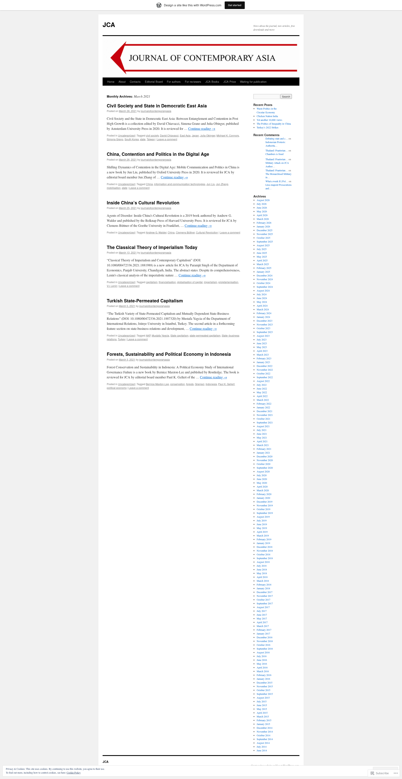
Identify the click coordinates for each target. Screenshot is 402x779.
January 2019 (263, 543)
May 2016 (262, 663)
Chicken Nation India (267, 116)
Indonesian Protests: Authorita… (275, 143)
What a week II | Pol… (276, 181)
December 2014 (264, 727)
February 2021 (264, 448)
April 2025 (262, 260)
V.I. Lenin (112, 286)
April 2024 (262, 305)
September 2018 (265, 558)
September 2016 (265, 648)
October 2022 (263, 373)
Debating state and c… (276, 138)
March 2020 (263, 490)
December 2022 (264, 366)
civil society (152, 135)
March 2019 (263, 535)
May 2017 (262, 618)
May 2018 (262, 573)
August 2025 (263, 245)
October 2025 (263, 237)
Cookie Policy (74, 772)
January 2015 (263, 724)
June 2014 (262, 750)
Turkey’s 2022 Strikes (267, 127)
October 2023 (263, 328)
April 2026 (262, 215)
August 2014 (263, 742)
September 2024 (265, 286)
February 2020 (264, 494)
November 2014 (265, 731)
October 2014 (263, 735)
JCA (109, 24)
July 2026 (262, 203)
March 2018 (263, 580)
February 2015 (264, 720)
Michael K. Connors (227, 135)
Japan (195, 135)
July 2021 (262, 430)
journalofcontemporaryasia (156, 111)
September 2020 (265, 467)
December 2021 (264, 411)
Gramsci (199, 384)
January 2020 (263, 497)
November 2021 (265, 415)
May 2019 (262, 528)
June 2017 (262, 614)
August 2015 (263, 697)
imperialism (210, 282)
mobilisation (114, 188)
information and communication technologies (179, 184)
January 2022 (263, 407)
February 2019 (264, 539)
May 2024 (262, 301)
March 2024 (263, 309)
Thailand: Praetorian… (276, 150)
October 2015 (263, 690)
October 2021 (263, 418)
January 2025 (263, 271)
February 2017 (264, 629)
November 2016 (265, 641)
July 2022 (262, 384)
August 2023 (263, 335)
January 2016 (263, 678)
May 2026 (262, 211)
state (143, 139)
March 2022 (263, 399)
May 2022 (262, 392)
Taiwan (151, 139)
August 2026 (263, 200)
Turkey (121, 339)
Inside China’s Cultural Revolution (143, 202)
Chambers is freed (274, 154)
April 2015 (262, 712)
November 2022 (265, 369)
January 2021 (263, 452)
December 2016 (264, 637)
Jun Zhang (222, 184)
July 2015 (262, 701)
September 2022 (265, 377)
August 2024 (263, 290)
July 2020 (262, 475)
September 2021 (265, 422)
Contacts (135, 82)
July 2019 (262, 520)
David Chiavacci (169, 135)
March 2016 (263, 671)
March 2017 (263, 626)
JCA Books (212, 82)
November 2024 (265, 279)
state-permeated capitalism (205, 335)
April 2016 (262, 667)
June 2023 (262, 343)
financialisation (167, 282)
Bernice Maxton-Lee (157, 384)
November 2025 (265, 234)
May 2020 (262, 482)
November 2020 (265, 460)
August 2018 (263, 562)
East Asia (185, 135)
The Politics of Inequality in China (274, 123)
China (149, 184)
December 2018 (264, 546)
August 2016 (263, 652)
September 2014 (265, 739)
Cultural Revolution (207, 232)
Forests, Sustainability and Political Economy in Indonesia (169, 354)
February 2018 (264, 584)
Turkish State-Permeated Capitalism (145, 300)
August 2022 (263, 381)
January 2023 (263, 362)
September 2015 (265, 693)
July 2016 (262, 656)
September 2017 (265, 603)
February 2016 (264, 675)
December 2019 (264, 501)
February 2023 (264, 358)
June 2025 (262, 252)
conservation (177, 384)
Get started (234, 5)
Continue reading (201, 128)
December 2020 (264, 456)
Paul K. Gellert (226, 384)
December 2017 (264, 592)
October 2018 (263, 554)
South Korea (132, 139)
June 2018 (262, 569)
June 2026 (262, 207)
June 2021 (262, 433)
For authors (174, 82)
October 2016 (263, 644)
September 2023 (265, 332)
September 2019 (265, 513)
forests (190, 384)
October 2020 (263, 464)
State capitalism (179, 335)
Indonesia (211, 384)
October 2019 (263, 509)
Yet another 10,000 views (269, 119)
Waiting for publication (253, 82)
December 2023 (264, 320)
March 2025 (263, 264)
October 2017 (263, 599)
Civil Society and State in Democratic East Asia (157, 105)
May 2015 (262, 709)
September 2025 (265, 241)
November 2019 (265, 505)
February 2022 (264, 403)
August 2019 (263, 516)
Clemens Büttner (185, 232)
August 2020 (263, 471)
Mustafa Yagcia (160, 335)
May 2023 (262, 347)
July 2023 (262, 339)
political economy (117, 388)
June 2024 (262, 298)
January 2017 (263, 633)
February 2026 (264, 222)
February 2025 (264, 268)
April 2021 (262, 441)
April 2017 (262, 622)
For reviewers (193, 82)
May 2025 (262, 256)
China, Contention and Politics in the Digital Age (158, 154)
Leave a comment (167, 139)
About (122, 82)
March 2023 (263, 354)
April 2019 (262, 531)
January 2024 (263, 317)
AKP (148, 335)
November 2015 (265, 686)
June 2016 (262, 660)
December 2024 (264, 275)
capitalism (151, 282)
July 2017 (262, 611)
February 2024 (264, 313)
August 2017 (263, 607)
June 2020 (262, 479)
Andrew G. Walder (156, 232)
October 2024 (263, 283)
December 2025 (264, 230)
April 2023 (262, 350)
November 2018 (265, 550)
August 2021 (263, 426)
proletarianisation (228, 282)
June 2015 (262, 705)
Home (110, 82)
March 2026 (263, 219)
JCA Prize (229, 82)
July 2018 (262, 565)
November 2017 (265, 595)
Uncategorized (126, 135)
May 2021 (262, 437)
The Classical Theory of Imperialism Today (152, 247)
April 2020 (262, 486)
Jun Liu (210, 184)
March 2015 (263, 716)
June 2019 (262, 524)
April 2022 (262, 396)
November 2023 (265, 324)
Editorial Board (154, 82)
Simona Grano (115, 139)
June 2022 (262, 388)
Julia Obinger (207, 135)
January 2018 (263, 588)
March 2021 (263, 445)
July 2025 (262, 249)
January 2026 (263, 226)
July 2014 (262, 746)
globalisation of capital (190, 282)
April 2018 (262, 577)
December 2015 (264, 682)
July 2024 (262, 294)
